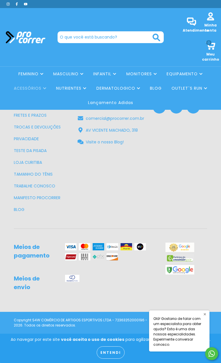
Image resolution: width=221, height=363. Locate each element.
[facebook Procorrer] (17, 4)
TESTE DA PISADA (30, 150)
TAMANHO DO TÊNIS (33, 174)
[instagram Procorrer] (8, 4)
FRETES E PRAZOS (30, 115)
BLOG (156, 88)
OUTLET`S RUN (188, 88)
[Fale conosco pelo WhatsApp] (211, 353)
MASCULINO (66, 74)
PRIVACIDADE (26, 139)
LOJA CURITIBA (28, 162)
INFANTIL (103, 74)
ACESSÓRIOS (28, 88)
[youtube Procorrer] (25, 4)
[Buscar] (156, 37)
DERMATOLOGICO (116, 88)
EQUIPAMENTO (183, 74)
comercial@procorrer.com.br (115, 118)
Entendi (110, 352)
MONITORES (139, 74)
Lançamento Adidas (110, 102)
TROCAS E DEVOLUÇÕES (37, 127)
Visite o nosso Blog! (105, 142)
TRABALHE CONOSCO (34, 186)
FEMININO (29, 74)
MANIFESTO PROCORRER (37, 198)
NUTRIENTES (69, 88)
